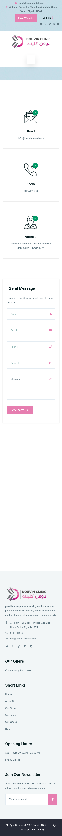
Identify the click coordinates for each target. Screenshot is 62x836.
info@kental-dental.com (31, 3)
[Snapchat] (58, 24)
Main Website (25, 18)
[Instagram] (54, 24)
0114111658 (31, 191)
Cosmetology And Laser (18, 670)
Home (8, 694)
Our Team (10, 715)
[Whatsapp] (45, 24)
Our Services (12, 708)
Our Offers (11, 721)
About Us (10, 701)
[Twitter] (41, 24)
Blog (7, 728)
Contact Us (20, 410)
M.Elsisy (39, 829)
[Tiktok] (49, 24)
